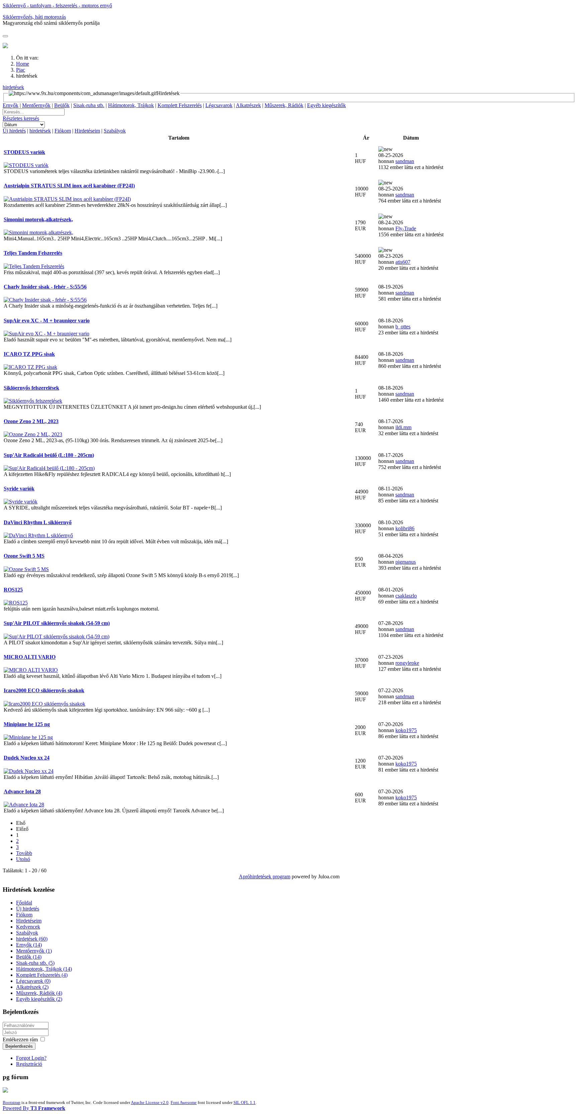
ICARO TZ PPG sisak (29, 354)
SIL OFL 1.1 (244, 1102)
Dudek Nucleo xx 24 (27, 758)
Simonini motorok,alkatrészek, (38, 219)
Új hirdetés (14, 131)
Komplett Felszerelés (180, 105)
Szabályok (115, 131)
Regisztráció (29, 1064)
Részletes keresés (21, 118)
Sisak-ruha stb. (88, 105)
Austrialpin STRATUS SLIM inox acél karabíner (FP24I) (69, 185)
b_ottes (402, 326)
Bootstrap (11, 1102)
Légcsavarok (218, 105)
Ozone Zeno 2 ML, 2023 (31, 421)
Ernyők (10, 105)
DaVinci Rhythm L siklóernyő (38, 522)
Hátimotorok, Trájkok (131, 105)
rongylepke (407, 663)
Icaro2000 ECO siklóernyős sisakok (44, 690)
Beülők (62, 105)
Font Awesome (184, 1102)
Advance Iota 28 (22, 791)
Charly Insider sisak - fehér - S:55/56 (45, 287)
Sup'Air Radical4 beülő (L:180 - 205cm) (49, 455)
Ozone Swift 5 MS (24, 556)
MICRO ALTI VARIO (30, 657)
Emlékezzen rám (20, 1039)
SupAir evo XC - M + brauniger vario (47, 320)
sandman (404, 161)
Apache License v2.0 (150, 1102)
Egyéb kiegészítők (326, 105)
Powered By (34, 1108)
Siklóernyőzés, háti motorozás (34, 17)
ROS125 (13, 589)
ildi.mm (403, 427)
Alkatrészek (248, 105)
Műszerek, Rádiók (284, 105)
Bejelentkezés (19, 1046)
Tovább (24, 853)
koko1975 (406, 730)
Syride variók (19, 488)
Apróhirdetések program (264, 876)
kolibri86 (404, 528)
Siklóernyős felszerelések (31, 388)
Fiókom (63, 131)
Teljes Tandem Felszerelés (33, 253)
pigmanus (405, 562)
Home (22, 64)
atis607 (402, 262)
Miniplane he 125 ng (27, 724)
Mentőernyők (36, 105)
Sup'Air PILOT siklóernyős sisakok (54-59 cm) (57, 623)
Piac (20, 70)
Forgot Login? (31, 1058)
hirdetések (13, 87)
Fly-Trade (405, 228)
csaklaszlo (406, 596)
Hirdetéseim (87, 131)
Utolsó (23, 859)
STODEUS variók (24, 152)
